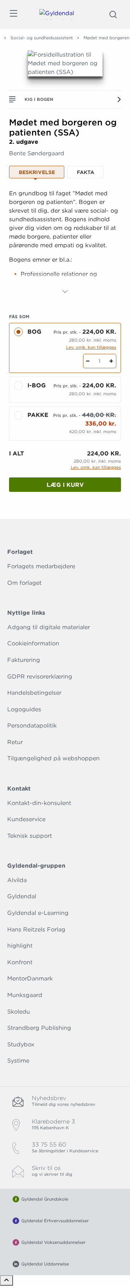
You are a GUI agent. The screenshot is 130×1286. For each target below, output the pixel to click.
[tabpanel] (65, 242)
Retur (15, 742)
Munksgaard (24, 995)
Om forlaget (24, 582)
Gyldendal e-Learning (38, 912)
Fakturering (23, 660)
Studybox (20, 1044)
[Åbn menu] (13, 14)
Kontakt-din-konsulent (39, 803)
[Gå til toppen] (6, 1280)
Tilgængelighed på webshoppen (53, 758)
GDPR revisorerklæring (39, 676)
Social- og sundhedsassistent (41, 37)
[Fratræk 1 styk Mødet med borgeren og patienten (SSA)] (87, 361)
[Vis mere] (65, 291)
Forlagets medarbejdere (41, 566)
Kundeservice (26, 819)
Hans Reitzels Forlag (36, 929)
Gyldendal (21, 896)
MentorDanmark (30, 978)
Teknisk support (29, 835)
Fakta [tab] (85, 172)
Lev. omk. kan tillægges (91, 347)
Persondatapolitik (32, 725)
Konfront (19, 962)
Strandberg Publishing (39, 1027)
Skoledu (18, 1011)
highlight (19, 945)
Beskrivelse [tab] (37, 172)
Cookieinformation (33, 643)
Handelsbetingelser (34, 692)
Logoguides (24, 709)
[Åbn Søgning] (113, 14)
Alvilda (17, 880)
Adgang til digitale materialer (48, 627)
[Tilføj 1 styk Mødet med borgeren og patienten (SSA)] (111, 361)
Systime (18, 1060)
